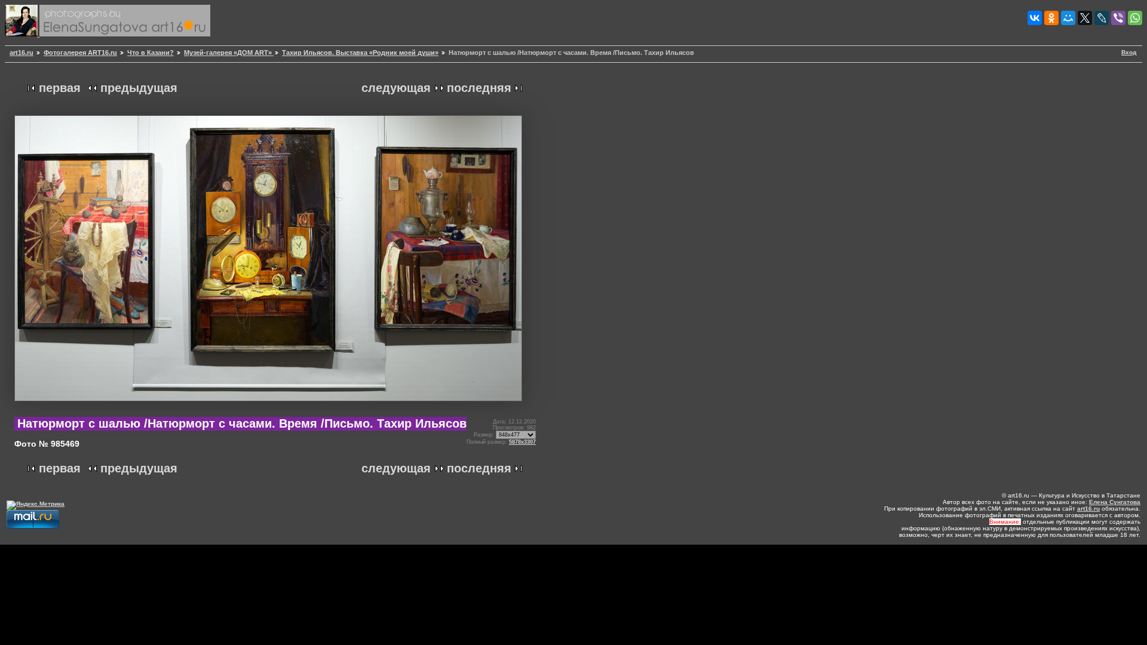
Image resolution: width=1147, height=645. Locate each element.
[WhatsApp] (1135, 18)
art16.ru (21, 52)
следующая (396, 87)
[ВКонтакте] (1035, 18)
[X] (1085, 18)
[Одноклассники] (1051, 18)
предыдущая (138, 87)
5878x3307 (522, 442)
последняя (479, 87)
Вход (1128, 52)
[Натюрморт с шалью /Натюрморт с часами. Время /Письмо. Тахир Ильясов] (268, 406)
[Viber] (1118, 18)
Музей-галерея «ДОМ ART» (229, 52)
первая (60, 87)
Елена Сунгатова (1114, 502)
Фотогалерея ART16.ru (80, 52)
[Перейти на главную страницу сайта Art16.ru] (22, 34)
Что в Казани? (150, 52)
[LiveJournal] (1101, 18)
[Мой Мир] (1068, 18)
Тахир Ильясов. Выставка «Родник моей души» (360, 52)
